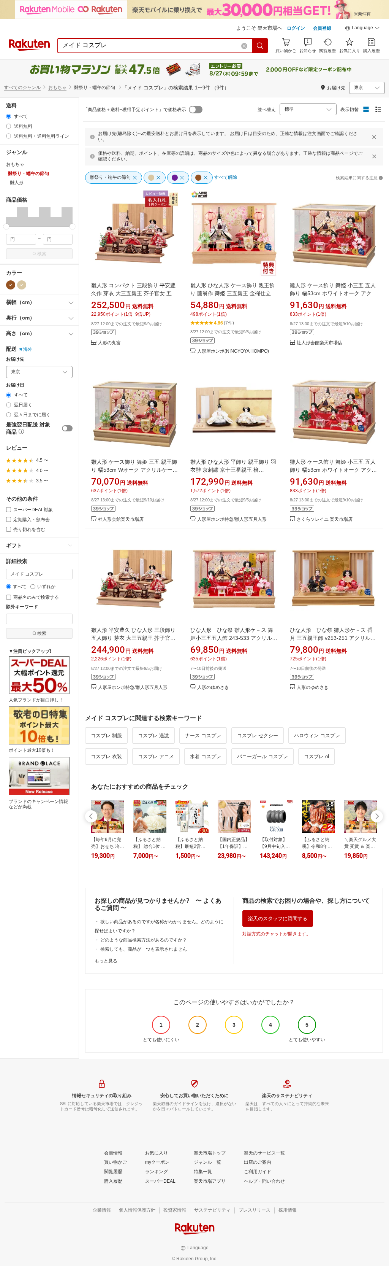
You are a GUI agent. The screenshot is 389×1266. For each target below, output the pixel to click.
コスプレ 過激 (153, 735)
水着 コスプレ (205, 756)
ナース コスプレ (203, 735)
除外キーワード (22, 606)
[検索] (260, 45)
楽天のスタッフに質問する (277, 918)
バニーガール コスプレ (262, 756)
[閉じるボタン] (374, 137)
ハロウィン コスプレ (317, 735)
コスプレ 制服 (106, 735)
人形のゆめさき (213, 687)
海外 (27, 349)
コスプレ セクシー (257, 735)
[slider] (6, 226)
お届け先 (15, 359)
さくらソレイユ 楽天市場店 (325, 519)
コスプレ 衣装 (106, 756)
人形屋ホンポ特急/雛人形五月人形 (232, 519)
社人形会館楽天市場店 (319, 342)
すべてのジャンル (22, 87)
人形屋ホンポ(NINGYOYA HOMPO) (233, 351)
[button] (362, 29)
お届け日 (15, 385)
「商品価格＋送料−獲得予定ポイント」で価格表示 (134, 109)
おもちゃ (57, 87)
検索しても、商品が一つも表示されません (143, 949)
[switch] (67, 428)
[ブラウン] (10, 284)
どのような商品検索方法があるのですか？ (143, 940)
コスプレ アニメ (156, 756)
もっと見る (106, 961)
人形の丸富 (109, 342)
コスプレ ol (316, 756)
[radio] (8, 116)
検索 (41, 253)
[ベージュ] (21, 284)
